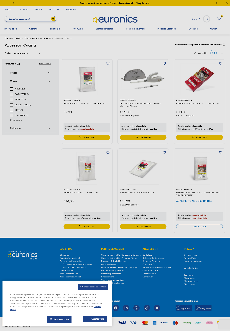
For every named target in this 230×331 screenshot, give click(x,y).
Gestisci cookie (61, 319)
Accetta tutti (97, 319)
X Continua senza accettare (93, 287)
